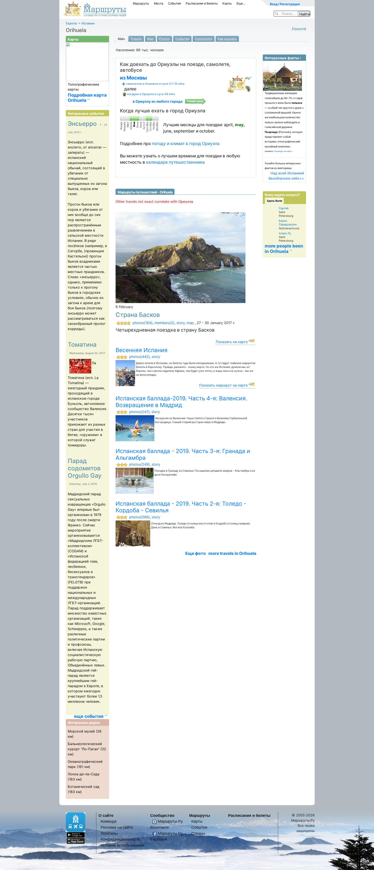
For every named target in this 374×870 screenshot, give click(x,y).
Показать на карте (232, 342)
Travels (136, 39)
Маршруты (141, 3)
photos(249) (139, 464)
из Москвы (133, 78)
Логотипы (109, 833)
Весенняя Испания (142, 350)
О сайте (105, 815)
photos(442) (139, 356)
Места (158, 3)
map (190, 323)
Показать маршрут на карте (223, 385)
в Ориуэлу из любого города (157, 101)
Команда (108, 821)
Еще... (241, 3)
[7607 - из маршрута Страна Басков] (180, 257)
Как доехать (227, 39)
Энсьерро (83, 123)
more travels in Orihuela (232, 553)
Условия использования (122, 845)
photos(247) (139, 412)
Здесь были (274, 200)
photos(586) (139, 517)
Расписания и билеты (249, 815)
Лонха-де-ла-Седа (83, 774)
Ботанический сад (83, 786)
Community (203, 39)
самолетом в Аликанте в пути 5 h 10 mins (155, 83)
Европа (71, 23)
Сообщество (162, 815)
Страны (198, 833)
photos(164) (143, 323)
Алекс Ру (285, 233)
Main (121, 39)
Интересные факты (282, 58)
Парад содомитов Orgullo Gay (85, 468)
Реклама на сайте (117, 827)
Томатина (82, 344)
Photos (164, 39)
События (174, 3)
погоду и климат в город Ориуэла (185, 143)
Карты (227, 3)
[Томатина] (79, 367)
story (180, 323)
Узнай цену (195, 101)
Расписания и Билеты (202, 3)
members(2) (164, 323)
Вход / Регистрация (285, 4)
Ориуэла (299, 28)
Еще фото (195, 553)
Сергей (284, 208)
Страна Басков (138, 314)
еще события (88, 716)
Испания (88, 23)
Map (150, 39)
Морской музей (81, 731)
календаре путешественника (175, 162)
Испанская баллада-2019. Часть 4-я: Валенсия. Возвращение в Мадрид (181, 401)
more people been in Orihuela (284, 248)
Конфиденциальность (120, 839)
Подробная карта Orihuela (87, 97)
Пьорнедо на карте (283, 151)
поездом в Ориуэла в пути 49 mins (151, 94)
